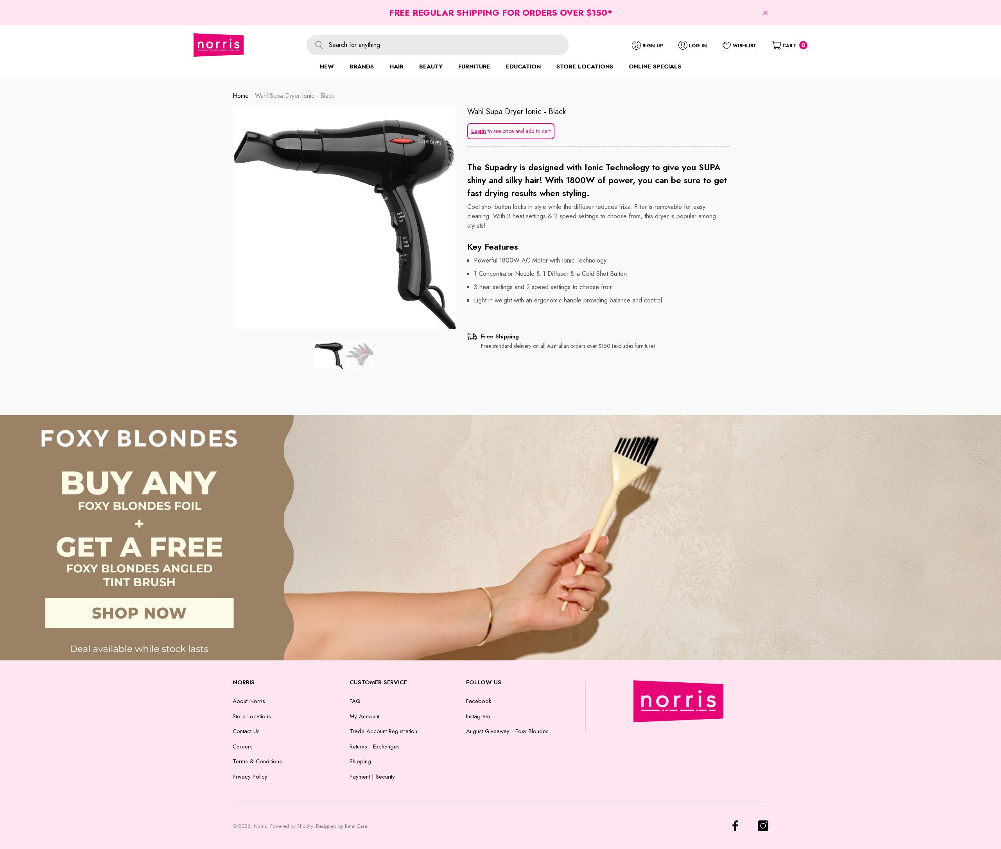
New (327, 66)
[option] (344, 217)
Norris (260, 826)
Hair (396, 66)
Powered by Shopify (291, 826)
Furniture (474, 66)
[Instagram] (763, 825)
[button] (765, 13)
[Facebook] (735, 825)
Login (478, 131)
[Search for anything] (438, 45)
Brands (362, 66)
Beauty (431, 66)
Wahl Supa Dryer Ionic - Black (516, 111)
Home (241, 95)
